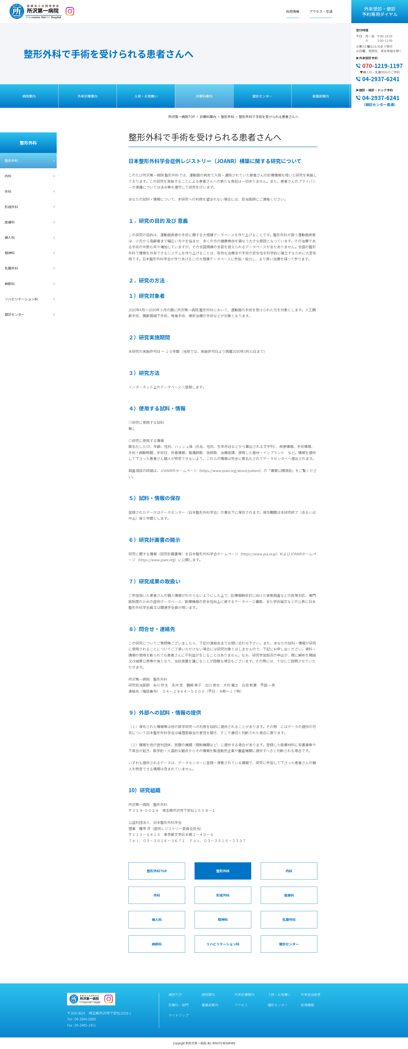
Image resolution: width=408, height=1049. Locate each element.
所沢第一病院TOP (181, 116)
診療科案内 (204, 96)
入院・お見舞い (145, 96)
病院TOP (175, 994)
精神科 (10, 252)
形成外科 (11, 206)
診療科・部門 (178, 1005)
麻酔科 (10, 283)
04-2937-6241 (381, 79)
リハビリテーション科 (21, 299)
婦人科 (10, 237)
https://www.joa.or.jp (259, 553)
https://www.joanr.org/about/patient (230, 470)
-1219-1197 (382, 65)
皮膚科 (10, 222)
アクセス (241, 1005)
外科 (8, 191)
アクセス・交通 (321, 11)
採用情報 (292, 11)
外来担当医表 (311, 994)
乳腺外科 (11, 268)
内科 (8, 175)
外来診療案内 (88, 96)
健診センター (262, 96)
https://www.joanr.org (156, 559)
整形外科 (227, 116)
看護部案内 (320, 96)
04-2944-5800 (85, 1018)
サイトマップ (178, 1015)
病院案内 (29, 96)
